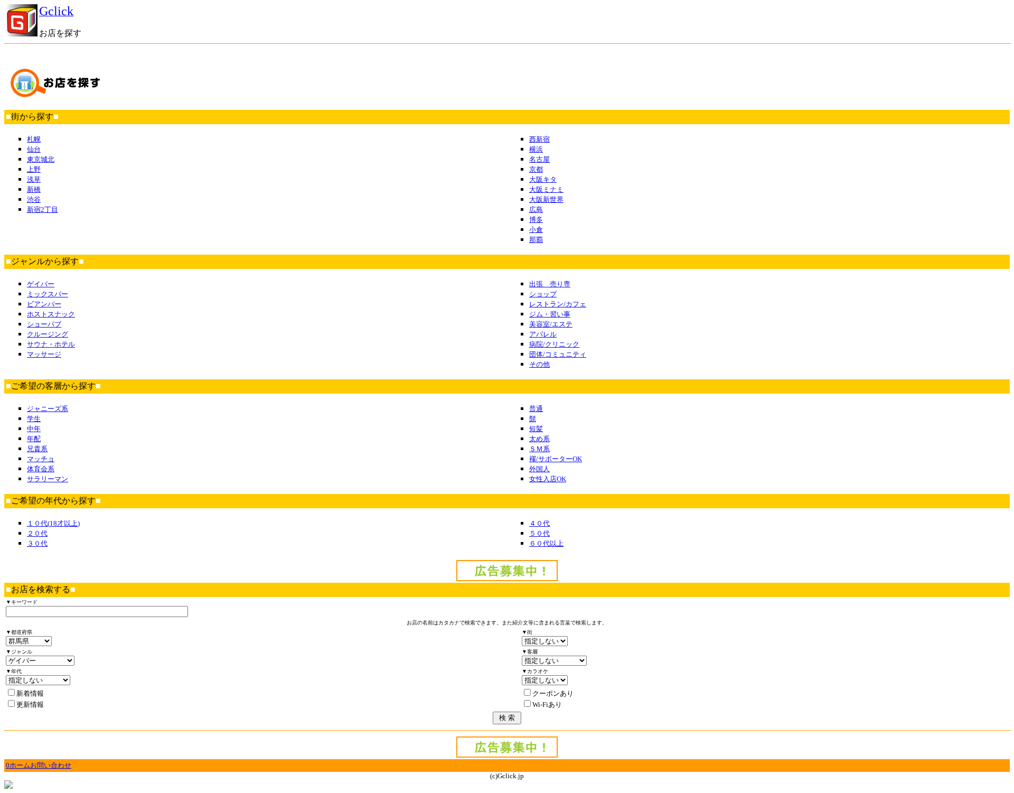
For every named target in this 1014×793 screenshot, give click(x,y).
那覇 (536, 240)
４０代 (539, 523)
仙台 (34, 149)
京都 (536, 169)
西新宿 (539, 139)
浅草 (34, 179)
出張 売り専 (549, 284)
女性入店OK (547, 479)
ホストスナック (51, 314)
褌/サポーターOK (555, 459)
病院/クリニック (554, 344)
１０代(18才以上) (53, 523)
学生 (34, 419)
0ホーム (18, 765)
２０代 (37, 533)
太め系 (539, 439)
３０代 (37, 543)
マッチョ (40, 459)
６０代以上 (546, 543)
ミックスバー (47, 294)
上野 (34, 169)
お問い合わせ (50, 765)
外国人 (539, 469)
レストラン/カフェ (557, 304)
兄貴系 (37, 449)
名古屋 (539, 159)
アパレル (543, 334)
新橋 (34, 189)
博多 (536, 219)
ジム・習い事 (549, 314)
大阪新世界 (546, 199)
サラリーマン (47, 479)
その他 (539, 364)
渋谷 (34, 199)
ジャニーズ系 (47, 409)
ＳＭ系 (539, 449)
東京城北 (40, 159)
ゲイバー (40, 284)
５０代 (539, 533)
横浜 (536, 149)
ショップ (543, 294)
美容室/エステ (550, 324)
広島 (536, 209)
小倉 (536, 230)
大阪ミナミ (546, 189)
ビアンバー (44, 304)
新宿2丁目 (42, 209)
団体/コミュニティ (557, 354)
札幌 (34, 139)
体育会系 (40, 469)
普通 (536, 409)
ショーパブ (44, 324)
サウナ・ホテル (51, 344)
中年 (34, 429)
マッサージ (44, 354)
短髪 (536, 429)
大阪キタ (543, 179)
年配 (34, 439)
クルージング (47, 334)
